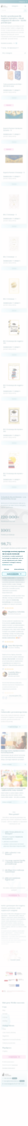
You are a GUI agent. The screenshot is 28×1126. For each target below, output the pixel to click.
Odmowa (6, 569)
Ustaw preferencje (19, 569)
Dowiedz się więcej (7, 564)
